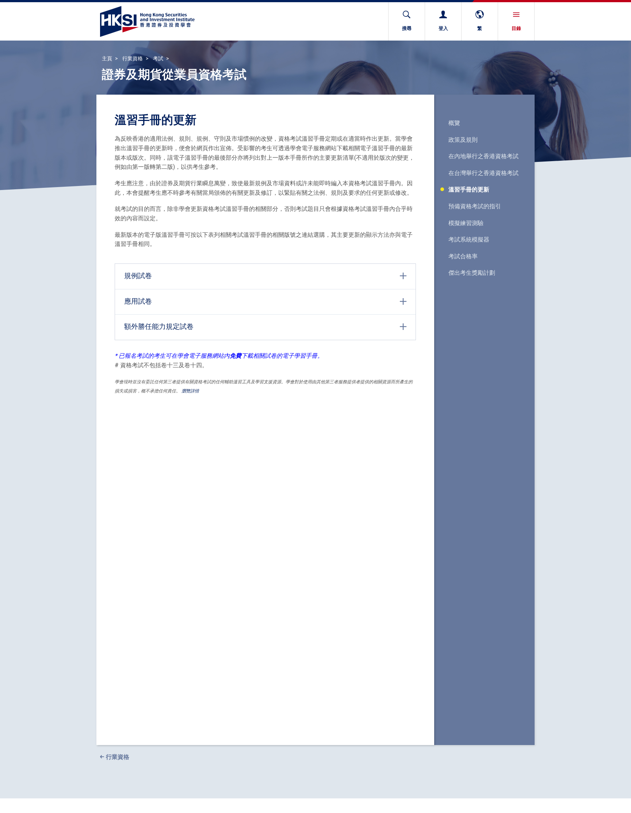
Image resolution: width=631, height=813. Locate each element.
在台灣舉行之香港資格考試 (483, 172)
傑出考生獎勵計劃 (471, 272)
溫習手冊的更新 (468, 189)
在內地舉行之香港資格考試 (483, 156)
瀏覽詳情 (190, 391)
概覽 (454, 122)
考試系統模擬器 (468, 239)
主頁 (107, 58)
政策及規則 (463, 139)
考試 (158, 58)
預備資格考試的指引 (474, 206)
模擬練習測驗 (465, 223)
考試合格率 (463, 256)
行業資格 (132, 58)
